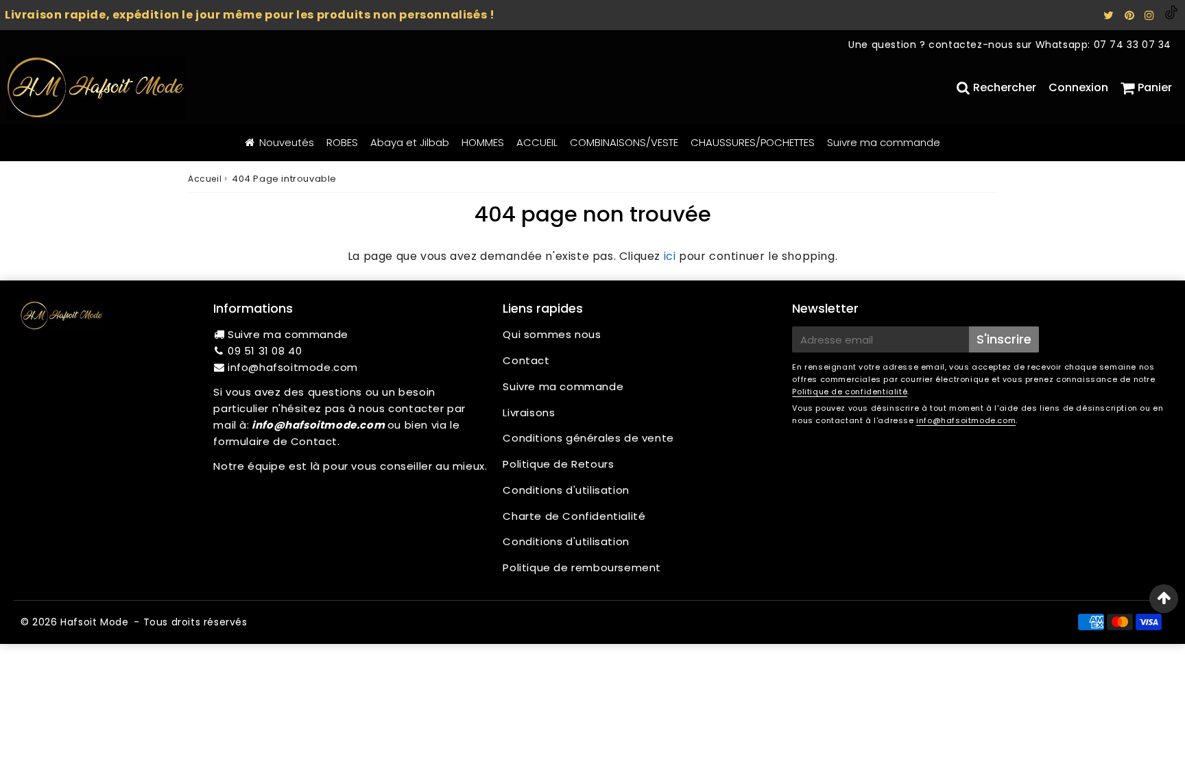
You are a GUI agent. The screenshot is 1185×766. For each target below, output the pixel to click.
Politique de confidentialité (849, 391)
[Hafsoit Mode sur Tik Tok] (1171, 15)
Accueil (205, 178)
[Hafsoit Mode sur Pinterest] (1131, 15)
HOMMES (483, 142)
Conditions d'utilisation (566, 490)
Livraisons (529, 412)
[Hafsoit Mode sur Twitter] (1110, 15)
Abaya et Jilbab (409, 142)
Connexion (1078, 87)
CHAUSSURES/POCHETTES (753, 142)
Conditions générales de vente (588, 438)
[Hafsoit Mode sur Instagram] (1151, 15)
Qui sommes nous (552, 334)
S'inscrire (1004, 339)
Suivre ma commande (883, 142)
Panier (1155, 87)
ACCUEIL (537, 142)
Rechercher (1004, 87)
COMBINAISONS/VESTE (624, 142)
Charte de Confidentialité (574, 516)
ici (670, 256)
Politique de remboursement (582, 567)
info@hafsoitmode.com (293, 367)
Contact (526, 360)
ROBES (342, 142)
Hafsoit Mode (94, 622)
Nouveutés (286, 142)
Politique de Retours (558, 464)
